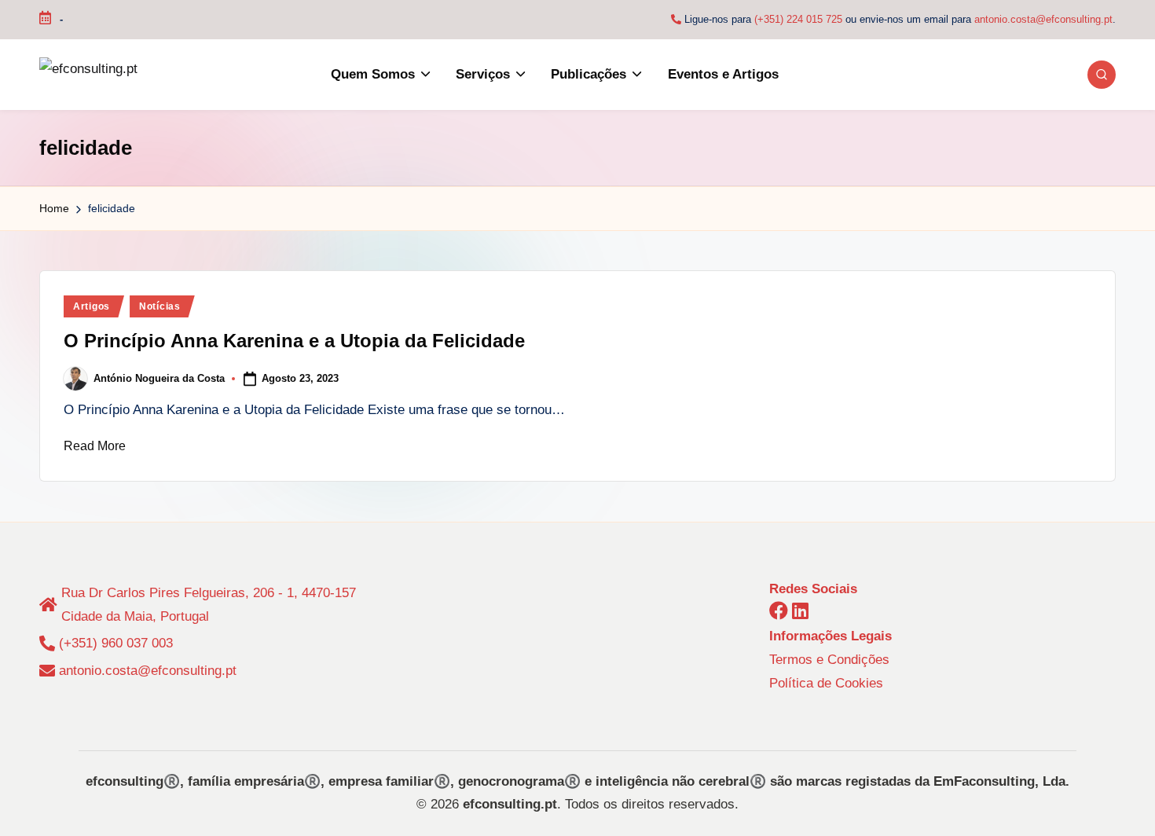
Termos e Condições (829, 659)
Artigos (91, 306)
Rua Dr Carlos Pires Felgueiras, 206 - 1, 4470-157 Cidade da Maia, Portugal (208, 604)
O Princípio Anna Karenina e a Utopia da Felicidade (294, 340)
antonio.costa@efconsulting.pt (1043, 19)
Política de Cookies (826, 683)
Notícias (160, 306)
